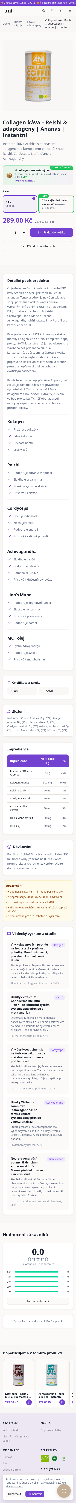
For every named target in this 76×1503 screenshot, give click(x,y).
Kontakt (7, 1457)
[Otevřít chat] (64, 1491)
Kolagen (58, 945)
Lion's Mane (56, 1159)
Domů (6, 23)
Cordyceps (57, 1050)
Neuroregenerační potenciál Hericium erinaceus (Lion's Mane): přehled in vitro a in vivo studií (27, 1166)
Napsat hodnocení (38, 1301)
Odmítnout (14, 1494)
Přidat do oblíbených (41, 246)
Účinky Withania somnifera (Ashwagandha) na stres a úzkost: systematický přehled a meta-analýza (26, 1112)
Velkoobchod (10, 1430)
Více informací (14, 1486)
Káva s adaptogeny (34, 23)
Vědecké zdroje (12, 1469)
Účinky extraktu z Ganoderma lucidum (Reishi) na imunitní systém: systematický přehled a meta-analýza (31, 1004)
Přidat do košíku (54, 232)
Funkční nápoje (18, 23)
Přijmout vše (35, 1494)
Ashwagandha (54, 1102)
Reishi (59, 997)
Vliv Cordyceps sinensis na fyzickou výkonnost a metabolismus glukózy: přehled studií (28, 1055)
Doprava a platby (51, 1430)
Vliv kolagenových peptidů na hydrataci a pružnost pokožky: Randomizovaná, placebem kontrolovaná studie (29, 952)
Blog (5, 1463)
